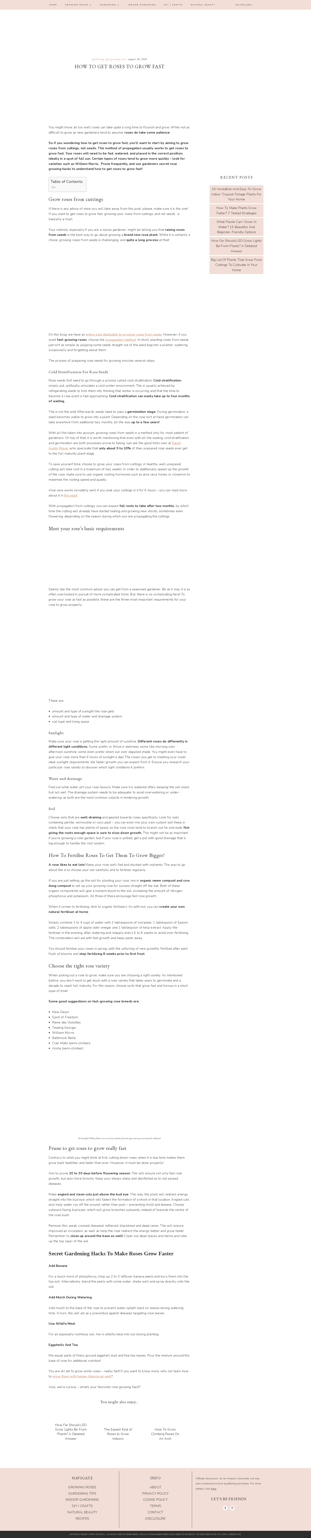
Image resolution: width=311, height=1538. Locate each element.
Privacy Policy (155, 1493)
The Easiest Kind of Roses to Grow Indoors (118, 1434)
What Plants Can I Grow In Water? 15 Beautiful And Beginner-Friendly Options (236, 227)
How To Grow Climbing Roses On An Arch (165, 1434)
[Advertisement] (119, 98)
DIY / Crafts (82, 1506)
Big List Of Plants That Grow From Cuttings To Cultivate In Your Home (236, 265)
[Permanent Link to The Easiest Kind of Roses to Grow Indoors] (119, 1446)
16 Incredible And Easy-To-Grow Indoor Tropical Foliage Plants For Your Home (236, 194)
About (155, 1487)
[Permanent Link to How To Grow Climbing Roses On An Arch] (167, 1446)
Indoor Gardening (82, 1499)
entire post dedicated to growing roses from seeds (124, 334)
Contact (155, 1512)
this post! (70, 495)
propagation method (120, 340)
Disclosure (155, 1518)
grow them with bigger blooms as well (82, 1376)
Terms (155, 1506)
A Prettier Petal (155, 29)
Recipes (82, 1518)
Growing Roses (118, 59)
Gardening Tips (100, 59)
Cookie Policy (155, 1499)
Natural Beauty (82, 1512)
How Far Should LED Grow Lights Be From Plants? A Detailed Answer (71, 1432)
